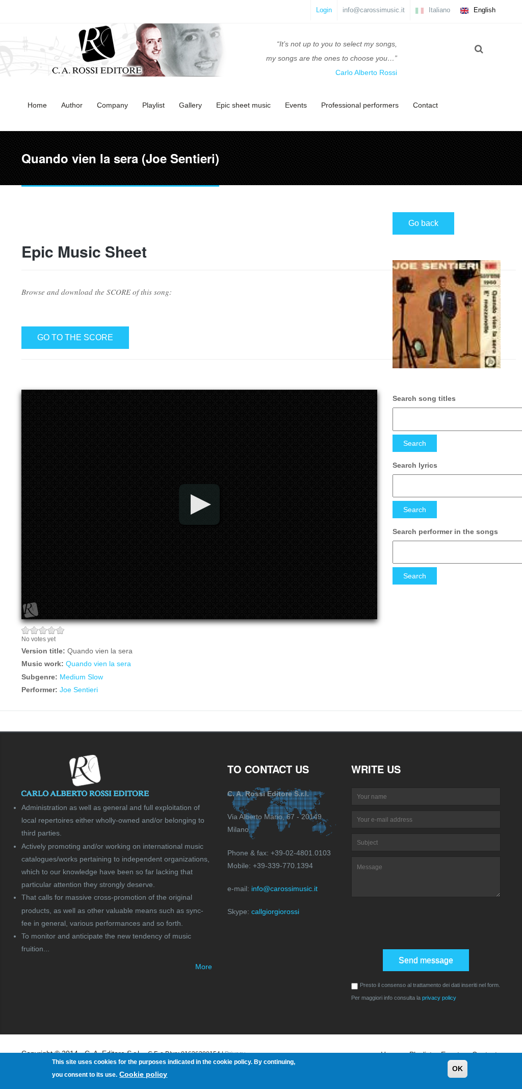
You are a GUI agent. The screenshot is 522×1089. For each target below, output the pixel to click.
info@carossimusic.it (374, 10)
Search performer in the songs (445, 531)
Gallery (190, 105)
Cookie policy (143, 1074)
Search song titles (424, 398)
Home (37, 105)
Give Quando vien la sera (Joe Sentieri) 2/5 (34, 630)
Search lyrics (415, 465)
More (203, 967)
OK (457, 1069)
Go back (423, 223)
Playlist (153, 105)
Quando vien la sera (98, 664)
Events (296, 105)
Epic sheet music (243, 105)
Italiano (438, 10)
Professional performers (360, 105)
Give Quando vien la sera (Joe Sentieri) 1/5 (25, 630)
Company (112, 105)
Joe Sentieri (79, 690)
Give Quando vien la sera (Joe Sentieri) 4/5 (51, 630)
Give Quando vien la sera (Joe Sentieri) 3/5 (43, 630)
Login (324, 10)
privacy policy (439, 998)
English (483, 10)
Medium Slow (81, 677)
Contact (425, 105)
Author (72, 105)
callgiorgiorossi (275, 911)
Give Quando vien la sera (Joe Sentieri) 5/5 (60, 630)
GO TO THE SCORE (75, 337)
